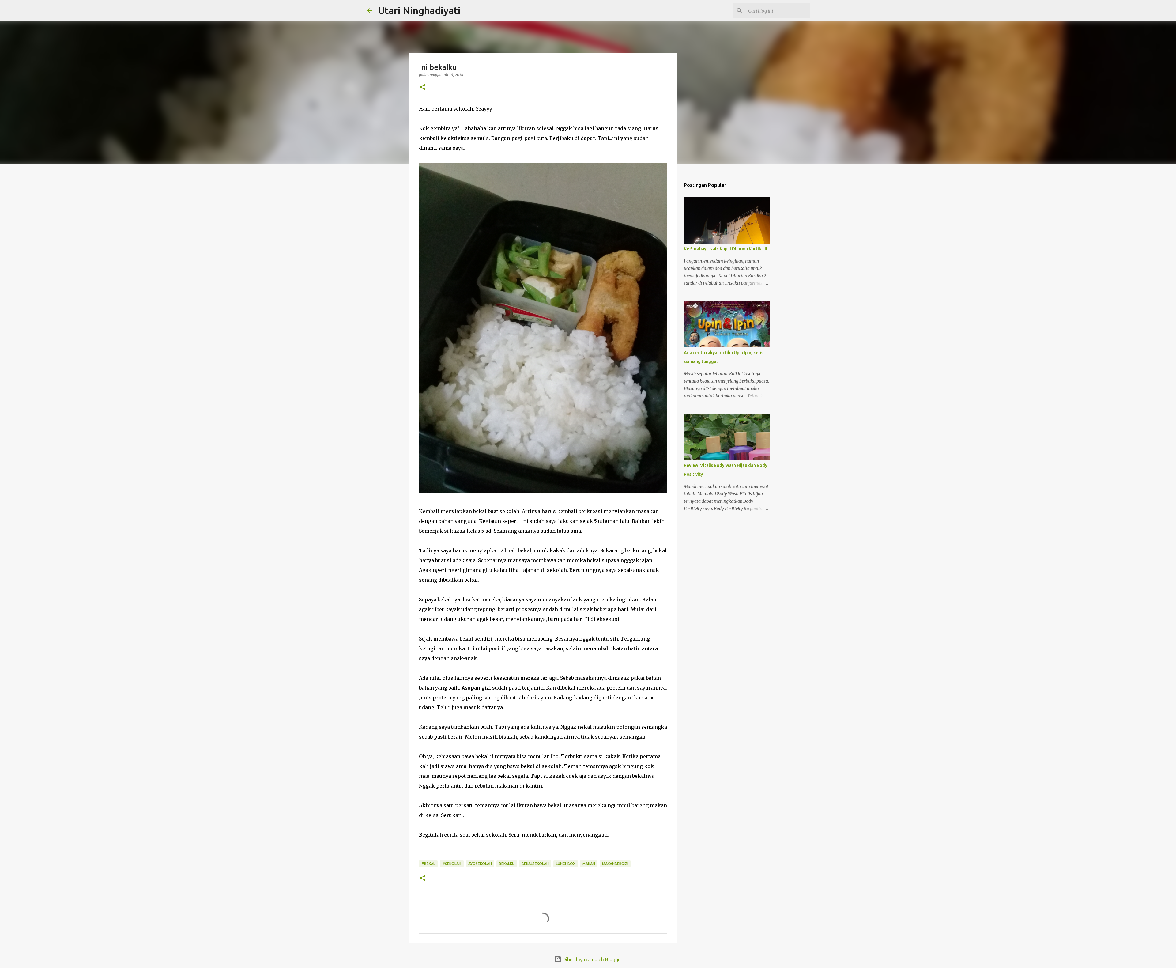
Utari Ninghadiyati (419, 10)
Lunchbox (565, 864)
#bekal (428, 864)
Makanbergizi (615, 864)
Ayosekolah (480, 864)
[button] (422, 87)
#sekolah (451, 864)
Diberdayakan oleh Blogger (591, 959)
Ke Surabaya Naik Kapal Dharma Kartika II (725, 248)
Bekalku (506, 864)
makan (588, 864)
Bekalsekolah (535, 864)
